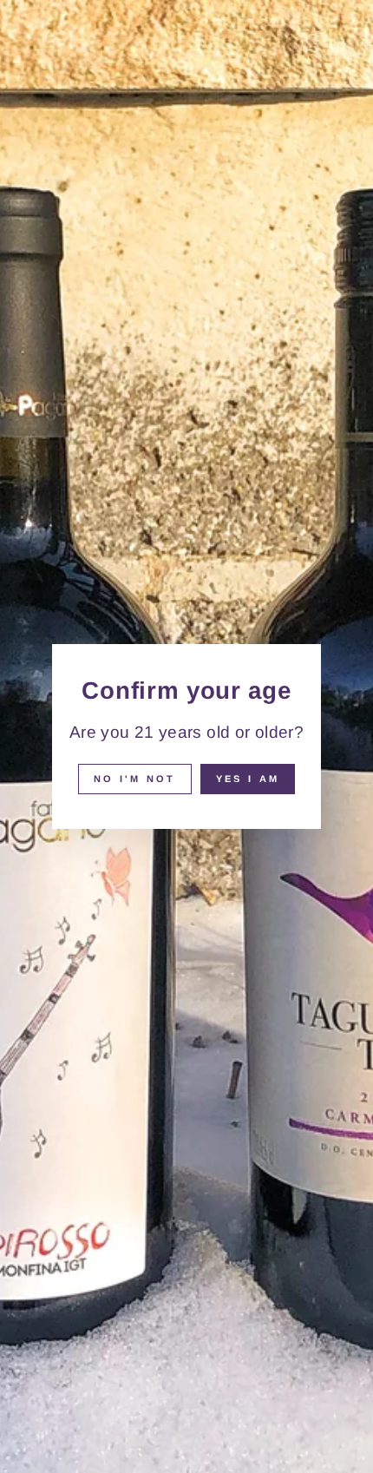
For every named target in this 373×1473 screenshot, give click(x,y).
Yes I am (247, 778)
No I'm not (135, 778)
